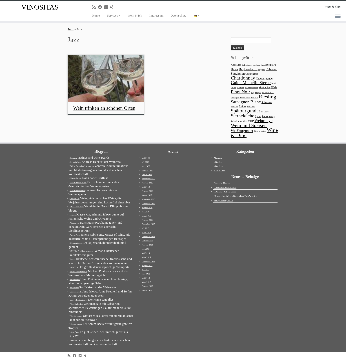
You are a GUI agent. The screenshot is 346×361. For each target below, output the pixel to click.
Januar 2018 (147, 195)
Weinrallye (263, 120)
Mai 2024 (146, 158)
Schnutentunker (76, 243)
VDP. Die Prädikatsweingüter (82, 251)
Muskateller (264, 87)
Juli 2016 (145, 212)
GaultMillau (74, 198)
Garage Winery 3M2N (223, 200)
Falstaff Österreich (77, 190)
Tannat (265, 116)
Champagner (251, 73)
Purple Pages (75, 235)
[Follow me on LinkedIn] (107, 7)
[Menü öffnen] (338, 16)
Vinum (72, 259)
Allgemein (218, 158)
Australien (236, 64)
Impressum (156, 15)
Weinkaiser (74, 288)
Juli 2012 (145, 270)
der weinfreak (75, 162)
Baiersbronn (247, 65)
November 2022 (148, 179)
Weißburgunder (242, 131)
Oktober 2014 (147, 241)
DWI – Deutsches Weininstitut (82, 166)
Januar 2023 (147, 174)
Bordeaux (250, 69)
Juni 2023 (146, 166)
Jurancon (240, 88)
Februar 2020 (147, 183)
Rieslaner (254, 98)
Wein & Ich (135, 15)
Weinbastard (75, 279)
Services (113, 15)
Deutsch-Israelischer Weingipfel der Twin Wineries (235, 196)
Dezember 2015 (148, 224)
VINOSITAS (40, 7)
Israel (273, 83)
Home (96, 15)
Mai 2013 (146, 253)
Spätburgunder (245, 110)
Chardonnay (243, 78)
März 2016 (146, 216)
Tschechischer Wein (239, 121)
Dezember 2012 (148, 261)
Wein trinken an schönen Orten (104, 108)
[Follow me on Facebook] (101, 7)
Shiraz (242, 106)
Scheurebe (266, 102)
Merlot (255, 88)
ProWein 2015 (268, 93)
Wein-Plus (74, 267)
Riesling (267, 96)
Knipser (248, 88)
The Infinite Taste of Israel (225, 187)
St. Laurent (265, 112)
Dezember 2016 (148, 203)
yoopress (73, 340)
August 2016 (147, 207)
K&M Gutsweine (77, 207)
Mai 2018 (146, 187)
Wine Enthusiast (76, 304)
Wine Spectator (76, 316)
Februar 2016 (147, 220)
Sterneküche (242, 115)
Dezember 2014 (148, 236)
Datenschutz (179, 15)
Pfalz (274, 87)
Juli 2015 (145, 228)
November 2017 (148, 199)
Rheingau (235, 98)
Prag (252, 93)
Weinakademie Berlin (78, 271)
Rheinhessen (244, 98)
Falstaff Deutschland (78, 182)
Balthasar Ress (259, 65)
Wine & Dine (219, 170)
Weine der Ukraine (222, 183)
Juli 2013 (145, 249)
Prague (258, 93)
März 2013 (146, 257)
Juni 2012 (146, 274)
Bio (241, 69)
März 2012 (146, 282)
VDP (251, 121)
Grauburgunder (264, 78)
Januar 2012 (147, 290)
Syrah (258, 116)
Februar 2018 (147, 191)
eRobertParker (75, 178)
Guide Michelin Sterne (251, 82)
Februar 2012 (147, 286)
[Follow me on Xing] (113, 7)
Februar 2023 (147, 170)
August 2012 (147, 265)
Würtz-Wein (74, 332)
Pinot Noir (240, 91)
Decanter (73, 158)
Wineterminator (76, 324)
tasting (272, 117)
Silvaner (251, 106)
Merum (73, 215)
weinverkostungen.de (78, 300)
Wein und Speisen (249, 125)
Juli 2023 (145, 162)
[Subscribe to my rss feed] (95, 7)
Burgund (261, 70)
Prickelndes (74, 223)
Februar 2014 (147, 245)
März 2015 (146, 232)
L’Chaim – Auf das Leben (225, 192)
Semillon (234, 107)
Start (71, 29)
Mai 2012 (146, 278)
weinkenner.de (76, 292)
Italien (233, 88)
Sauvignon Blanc (246, 101)
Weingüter (218, 162)
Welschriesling (260, 131)
